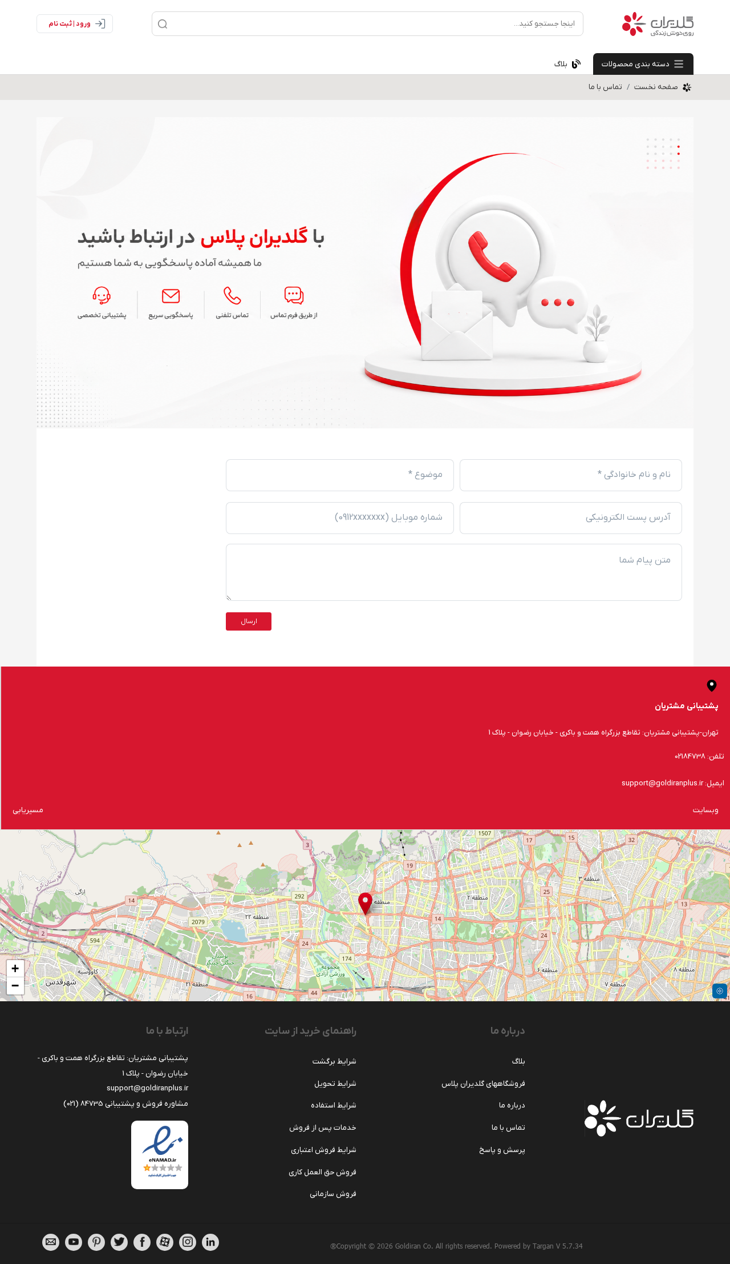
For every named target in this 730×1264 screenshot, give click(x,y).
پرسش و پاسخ (502, 1150)
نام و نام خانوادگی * (634, 474)
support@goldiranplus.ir (662, 783)
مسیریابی (28, 810)
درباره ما (512, 1105)
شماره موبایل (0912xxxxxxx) (389, 517)
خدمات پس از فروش (322, 1128)
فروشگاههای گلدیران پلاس (483, 1084)
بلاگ (518, 1061)
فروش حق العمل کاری (322, 1172)
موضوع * (425, 474)
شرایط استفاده (333, 1105)
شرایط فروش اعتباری (323, 1150)
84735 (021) (83, 1104)
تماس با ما (605, 87)
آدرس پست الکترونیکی (628, 517)
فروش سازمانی (333, 1194)
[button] (365, 904)
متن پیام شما (645, 560)
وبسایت (706, 810)
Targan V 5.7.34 (558, 1246)
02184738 (690, 756)
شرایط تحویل (335, 1084)
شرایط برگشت (334, 1061)
